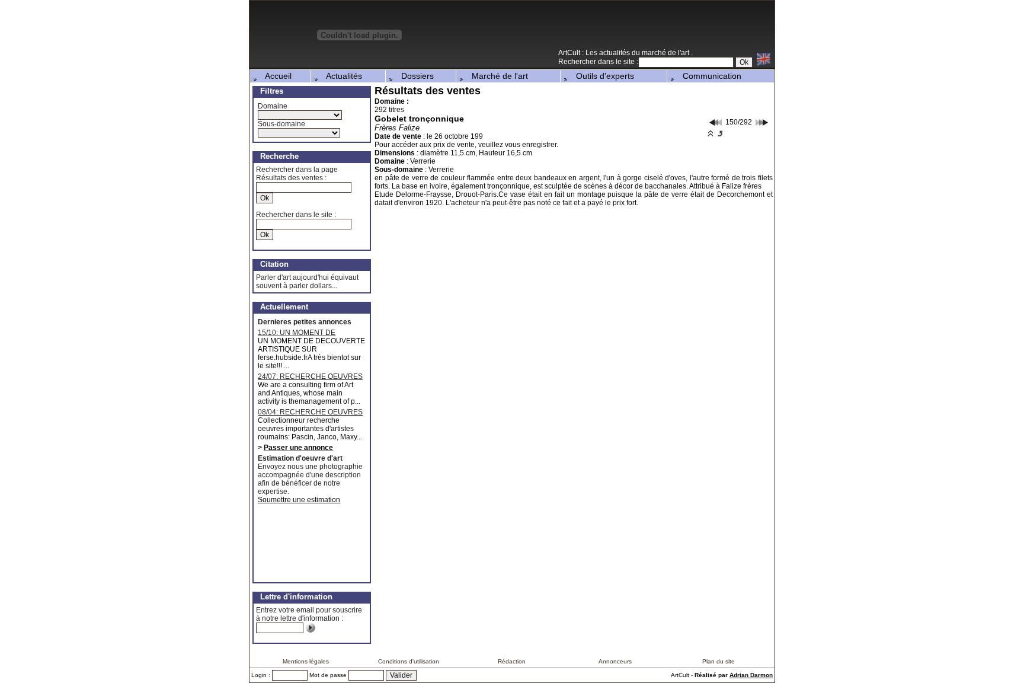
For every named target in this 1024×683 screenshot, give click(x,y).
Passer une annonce (298, 447)
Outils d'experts (601, 76)
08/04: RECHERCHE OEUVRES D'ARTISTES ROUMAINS (310, 412)
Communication (708, 76)
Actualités (340, 76)
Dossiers (414, 76)
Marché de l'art (496, 76)
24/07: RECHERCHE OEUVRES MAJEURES (310, 376)
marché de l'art (666, 53)
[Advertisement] (636, 29)
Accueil (275, 76)
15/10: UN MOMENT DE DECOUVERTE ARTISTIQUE (304, 332)
